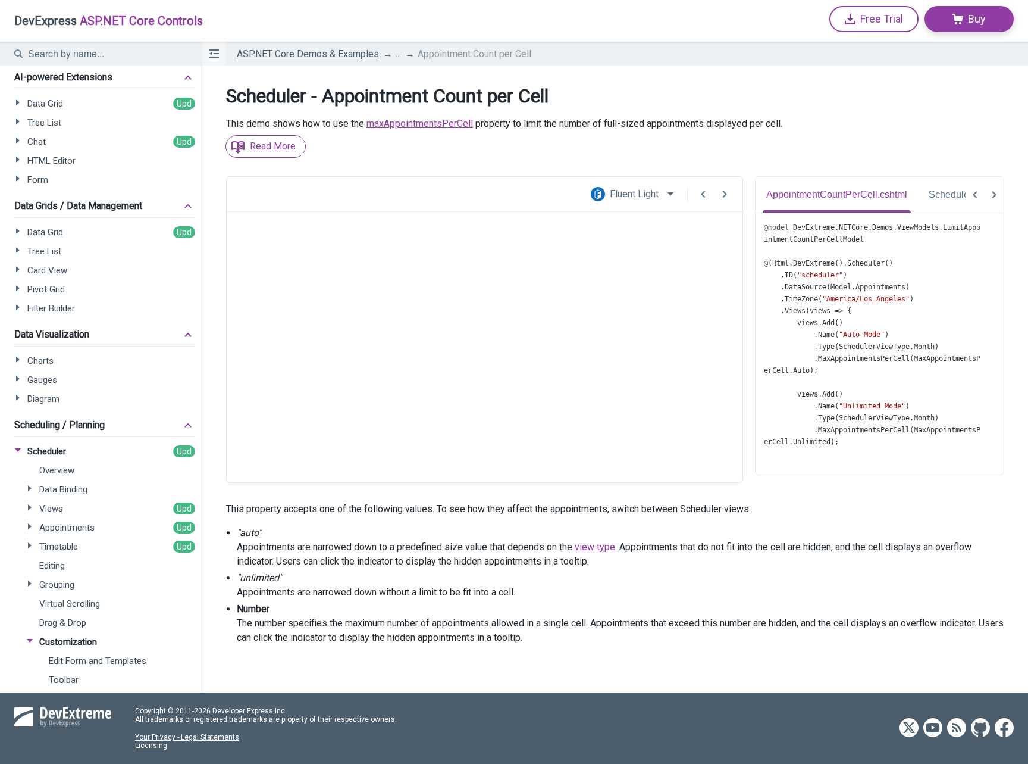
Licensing (151, 745)
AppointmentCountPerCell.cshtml (836, 194)
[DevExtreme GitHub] (980, 728)
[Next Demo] (724, 194)
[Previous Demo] (703, 194)
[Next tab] (994, 195)
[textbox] (107, 54)
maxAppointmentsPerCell (419, 123)
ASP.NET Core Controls (108, 21)
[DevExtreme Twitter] (909, 728)
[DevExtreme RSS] (956, 728)
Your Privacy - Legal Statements (187, 737)
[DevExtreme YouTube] (932, 728)
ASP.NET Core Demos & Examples (308, 54)
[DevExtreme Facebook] (1004, 728)
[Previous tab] (975, 195)
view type (595, 547)
